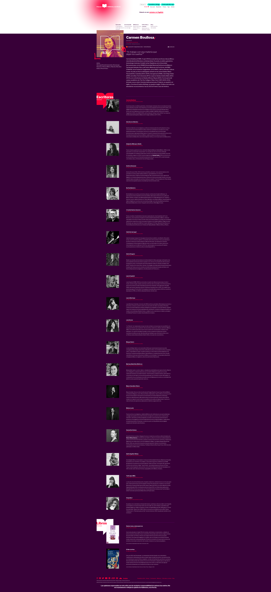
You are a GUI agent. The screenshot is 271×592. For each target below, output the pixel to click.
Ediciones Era (144, 543)
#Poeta (102, 68)
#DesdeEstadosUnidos (107, 65)
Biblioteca (137, 27)
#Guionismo (99, 66)
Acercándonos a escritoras (132, 42)
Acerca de (152, 6)
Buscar (142, 4)
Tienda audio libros (167, 4)
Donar (146, 6)
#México (109, 66)
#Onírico (98, 68)
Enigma (120, 580)
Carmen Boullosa (129, 543)
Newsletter (158, 6)
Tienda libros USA (153, 4)
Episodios (120, 27)
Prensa (164, 6)
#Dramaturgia (116, 65)
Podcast (147, 578)
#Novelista (118, 66)
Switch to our (151, 12)
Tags (168, 6)
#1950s (98, 63)
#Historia (104, 66)
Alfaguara (150, 566)
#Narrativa (113, 66)
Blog (154, 26)
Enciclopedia (128, 26)
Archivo (172, 6)
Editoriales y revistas (146, 27)
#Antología (99, 65)
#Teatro (106, 68)
